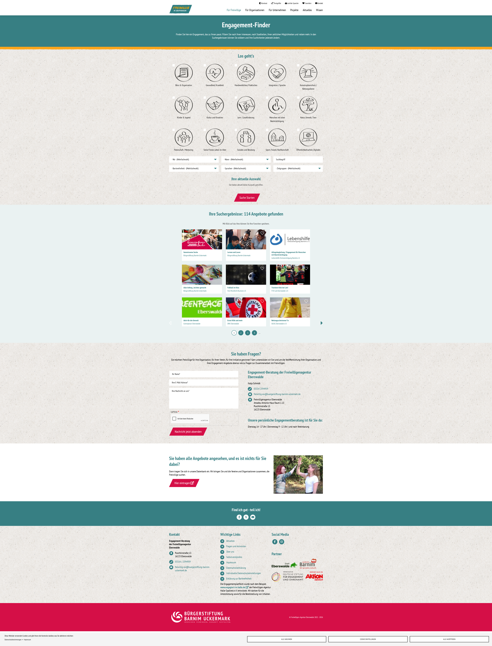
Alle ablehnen (286, 639)
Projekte (294, 10)
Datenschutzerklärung (236, 567)
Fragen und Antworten (236, 546)
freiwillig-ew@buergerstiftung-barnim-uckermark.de (277, 394)
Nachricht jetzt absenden (188, 432)
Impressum (27, 639)
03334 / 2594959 (183, 561)
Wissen (319, 10)
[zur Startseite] (180, 10)
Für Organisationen (254, 10)
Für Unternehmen (277, 10)
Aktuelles (307, 10)
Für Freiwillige (234, 10)
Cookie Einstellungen (368, 639)
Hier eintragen (182, 483)
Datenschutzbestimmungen (13, 639)
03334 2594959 (261, 388)
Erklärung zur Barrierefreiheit (239, 578)
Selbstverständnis (234, 557)
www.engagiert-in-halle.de (232, 587)
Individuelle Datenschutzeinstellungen (243, 573)
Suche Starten (247, 198)
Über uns (230, 551)
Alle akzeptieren (449, 639)
